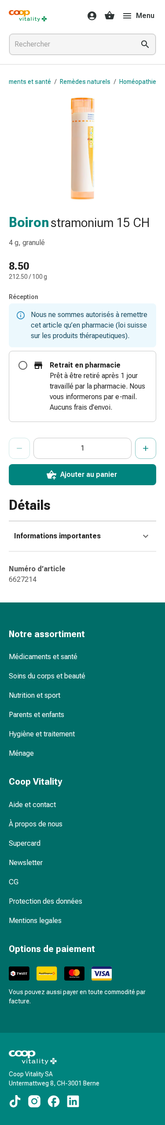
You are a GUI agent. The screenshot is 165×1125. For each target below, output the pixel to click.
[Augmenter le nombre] (145, 448)
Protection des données (45, 901)
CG (13, 882)
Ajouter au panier (88, 474)
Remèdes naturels (85, 81)
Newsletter (26, 862)
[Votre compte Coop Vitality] (89, 16)
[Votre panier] (109, 16)
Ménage (21, 753)
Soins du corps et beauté (47, 676)
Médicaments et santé (43, 657)
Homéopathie (137, 81)
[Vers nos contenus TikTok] (15, 1101)
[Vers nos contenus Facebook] (54, 1101)
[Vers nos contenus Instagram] (34, 1101)
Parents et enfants (36, 714)
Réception (23, 297)
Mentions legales (35, 920)
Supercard (24, 843)
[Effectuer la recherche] (145, 44)
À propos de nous (35, 824)
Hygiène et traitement (42, 734)
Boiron (29, 222)
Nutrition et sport (34, 695)
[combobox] (70, 44)
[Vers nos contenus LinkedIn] (73, 1101)
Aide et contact (32, 804)
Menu (145, 15)
